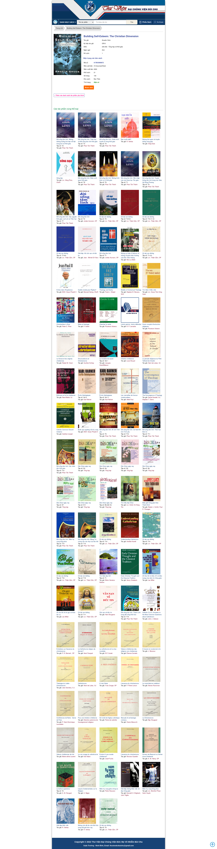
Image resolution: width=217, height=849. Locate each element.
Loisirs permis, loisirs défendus (131, 324)
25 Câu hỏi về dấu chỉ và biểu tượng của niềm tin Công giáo (152, 577)
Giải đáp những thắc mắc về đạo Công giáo (130, 790)
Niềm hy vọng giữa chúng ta (108, 789)
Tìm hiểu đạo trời (105, 576)
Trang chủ (59, 28)
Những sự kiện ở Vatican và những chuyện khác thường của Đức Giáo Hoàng (130, 255)
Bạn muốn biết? (126, 139)
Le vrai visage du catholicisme (88, 754)
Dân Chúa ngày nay (84, 466)
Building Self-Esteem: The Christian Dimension (83, 28)
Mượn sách (89, 87)
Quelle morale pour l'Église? (87, 290)
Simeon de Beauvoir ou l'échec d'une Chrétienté (152, 755)
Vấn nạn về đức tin (105, 612)
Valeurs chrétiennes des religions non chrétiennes (129, 650)
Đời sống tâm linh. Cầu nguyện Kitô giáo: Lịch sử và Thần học (67, 218)
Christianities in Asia (63, 324)
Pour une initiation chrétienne (87, 718)
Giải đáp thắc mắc (62, 825)
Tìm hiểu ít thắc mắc (149, 290)
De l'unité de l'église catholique (109, 718)
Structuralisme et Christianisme (83, 360)
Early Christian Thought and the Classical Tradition (130, 577)
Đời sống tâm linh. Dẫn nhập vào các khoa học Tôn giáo (130, 179)
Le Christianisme (147, 718)
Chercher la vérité (105, 324)
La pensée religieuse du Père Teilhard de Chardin (151, 360)
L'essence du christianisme (130, 683)
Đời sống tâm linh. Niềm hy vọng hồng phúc (65, 540)
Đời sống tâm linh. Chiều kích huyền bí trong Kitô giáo (109, 140)
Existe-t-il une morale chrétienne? (106, 755)
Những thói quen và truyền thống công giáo (151, 140)
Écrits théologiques (84, 395)
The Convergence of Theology (152, 395)
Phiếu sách (146, 22)
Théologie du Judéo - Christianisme (63, 684)
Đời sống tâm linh (83, 217)
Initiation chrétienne (127, 359)
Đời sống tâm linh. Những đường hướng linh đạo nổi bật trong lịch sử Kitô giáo (66, 141)
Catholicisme (82, 683)
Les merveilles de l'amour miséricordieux (129, 396)
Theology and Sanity (106, 290)
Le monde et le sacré (106, 359)
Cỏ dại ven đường (105, 217)
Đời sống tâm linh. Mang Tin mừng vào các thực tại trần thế (88, 540)
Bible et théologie (83, 324)
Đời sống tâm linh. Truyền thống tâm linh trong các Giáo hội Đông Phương (152, 180)
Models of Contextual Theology (131, 290)
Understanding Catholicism (129, 539)
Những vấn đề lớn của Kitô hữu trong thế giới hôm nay (88, 826)
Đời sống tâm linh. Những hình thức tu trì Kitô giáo (109, 179)
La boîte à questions (63, 789)
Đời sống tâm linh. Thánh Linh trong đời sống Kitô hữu (130, 613)
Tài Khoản (160, 22)
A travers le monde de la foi (151, 649)
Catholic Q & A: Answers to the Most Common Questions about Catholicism (152, 614)
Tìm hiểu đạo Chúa (127, 503)
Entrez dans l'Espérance (64, 290)
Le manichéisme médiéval (150, 683)
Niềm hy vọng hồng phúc (150, 789)
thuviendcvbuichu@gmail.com (122, 846)
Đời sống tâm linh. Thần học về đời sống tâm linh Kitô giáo (87, 140)
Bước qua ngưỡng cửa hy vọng (88, 430)
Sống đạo (60, 178)
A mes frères (103, 683)
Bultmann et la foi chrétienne (66, 395)
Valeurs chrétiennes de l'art (65, 754)
